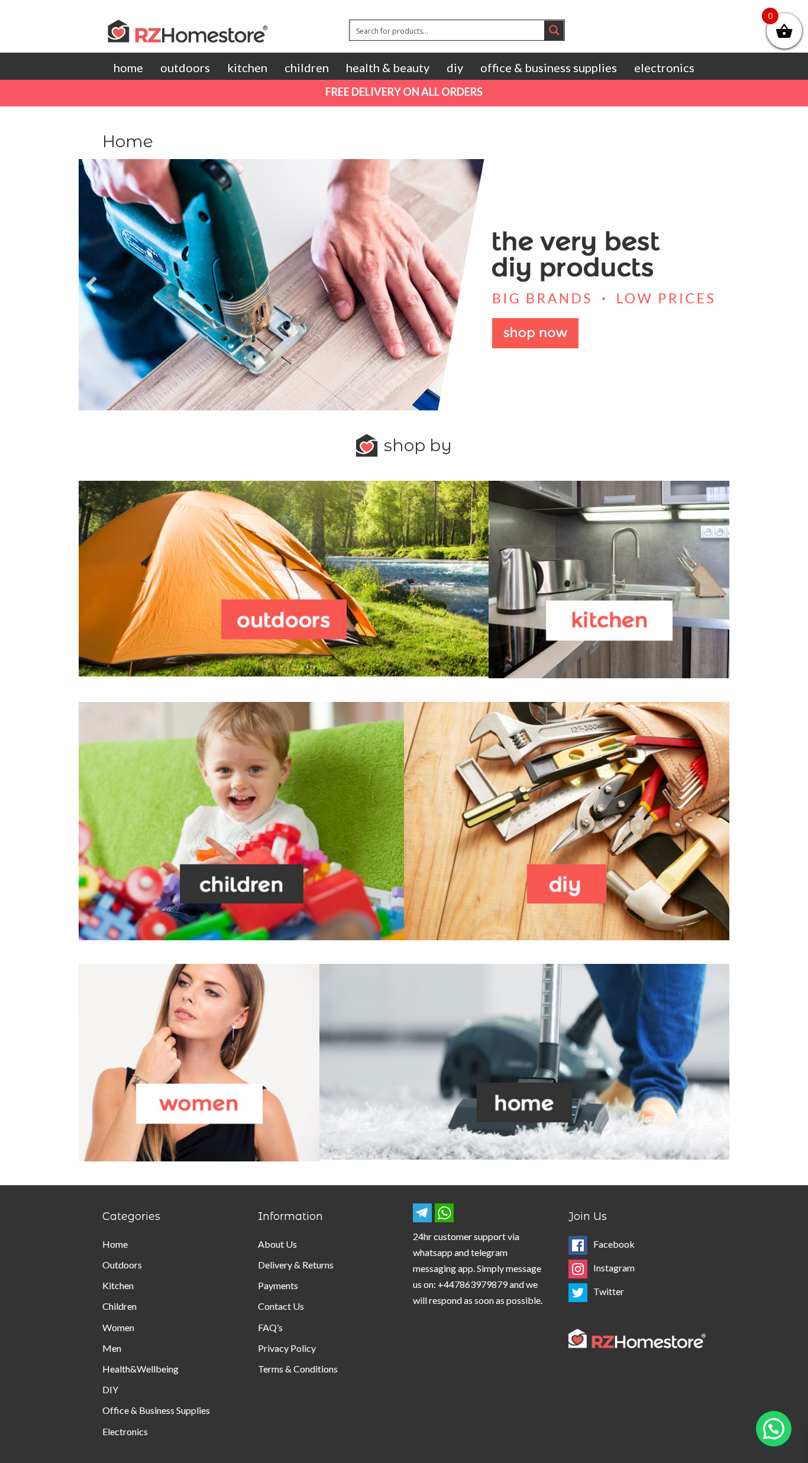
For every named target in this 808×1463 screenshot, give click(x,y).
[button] (91, 285)
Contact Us (281, 1306)
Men (111, 1348)
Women (118, 1327)
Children (307, 67)
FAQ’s (270, 1327)
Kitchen (247, 67)
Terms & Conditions (298, 1368)
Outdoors (185, 67)
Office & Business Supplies (548, 67)
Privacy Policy (287, 1348)
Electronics (664, 67)
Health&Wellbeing (140, 1368)
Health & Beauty (387, 67)
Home (128, 67)
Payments (278, 1285)
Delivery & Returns (296, 1264)
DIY (455, 67)
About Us (277, 1244)
